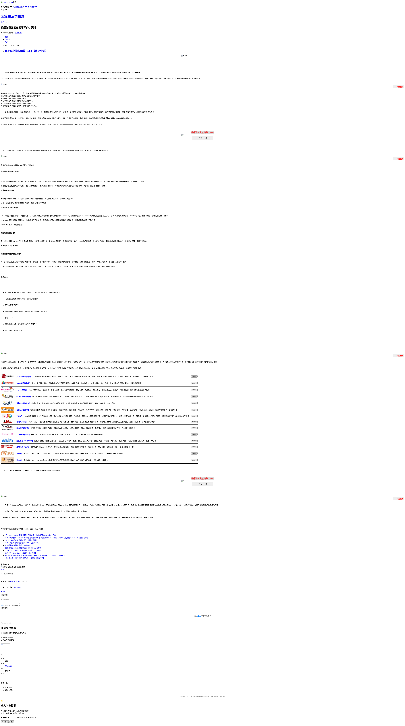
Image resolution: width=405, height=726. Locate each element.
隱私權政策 (214, 696)
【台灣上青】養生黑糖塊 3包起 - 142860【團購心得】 (25, 558)
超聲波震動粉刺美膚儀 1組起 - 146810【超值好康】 (24, 548)
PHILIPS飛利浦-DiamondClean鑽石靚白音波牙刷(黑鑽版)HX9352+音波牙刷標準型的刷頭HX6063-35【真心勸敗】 (47, 538)
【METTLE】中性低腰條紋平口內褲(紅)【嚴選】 (23, 550)
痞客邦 (12, 581)
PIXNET (186, 696)
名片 (6, 42)
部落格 (7, 39)
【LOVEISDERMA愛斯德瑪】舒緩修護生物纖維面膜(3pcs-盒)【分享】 (31, 535)
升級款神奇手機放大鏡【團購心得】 (18, 545)
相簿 (6, 37)
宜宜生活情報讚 (12, 16)
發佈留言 (4, 608)
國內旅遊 (17, 587)
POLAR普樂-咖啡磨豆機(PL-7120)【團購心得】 (22, 543)
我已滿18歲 (5, 722)
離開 (12, 722)
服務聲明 (222, 696)
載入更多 (4, 595)
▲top (3, 591)
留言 (17, 581)
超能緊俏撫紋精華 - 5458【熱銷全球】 (26, 51)
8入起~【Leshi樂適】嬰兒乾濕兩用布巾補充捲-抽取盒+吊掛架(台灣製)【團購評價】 (36, 555)
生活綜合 (18, 33)
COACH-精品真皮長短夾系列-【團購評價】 (21, 540)
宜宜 (2, 569)
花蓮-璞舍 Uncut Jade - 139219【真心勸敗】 (21, 553)
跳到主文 (4, 22)
